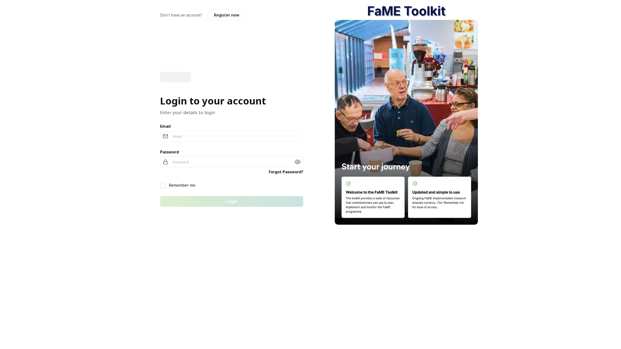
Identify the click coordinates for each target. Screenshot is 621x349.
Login (231, 201)
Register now (226, 15)
